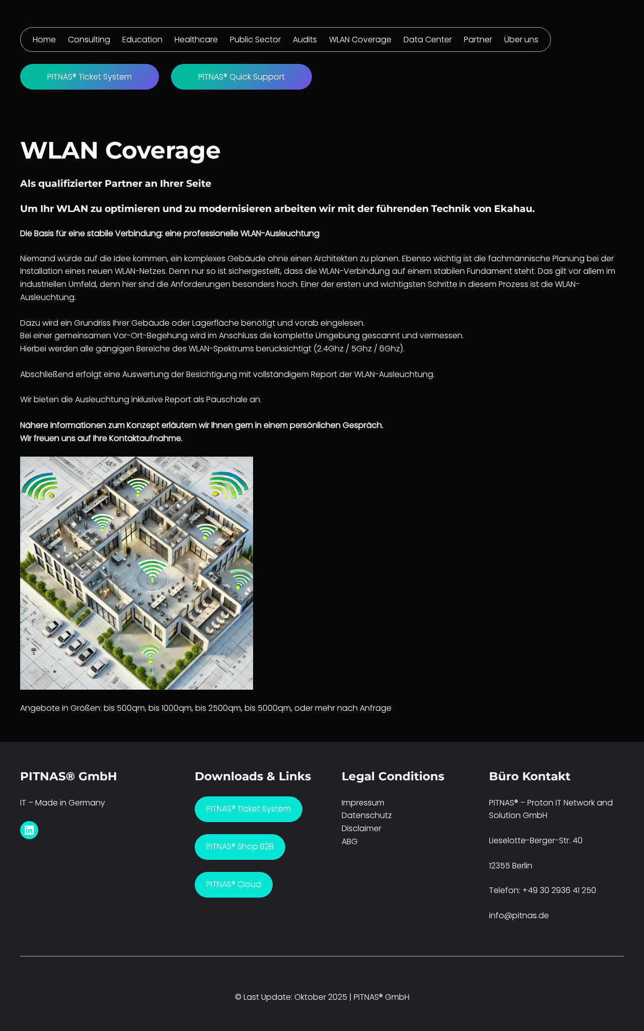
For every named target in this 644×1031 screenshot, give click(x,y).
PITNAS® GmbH (68, 776)
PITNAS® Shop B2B (240, 846)
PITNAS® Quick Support (241, 77)
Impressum (363, 802)
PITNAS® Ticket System (89, 77)
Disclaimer (361, 828)
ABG (350, 841)
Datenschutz (367, 815)
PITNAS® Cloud (233, 884)
